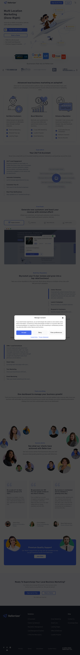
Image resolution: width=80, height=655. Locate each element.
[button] (63, 318)
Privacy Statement (43, 337)
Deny (40, 333)
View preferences (56, 333)
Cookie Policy (34, 337)
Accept (23, 333)
